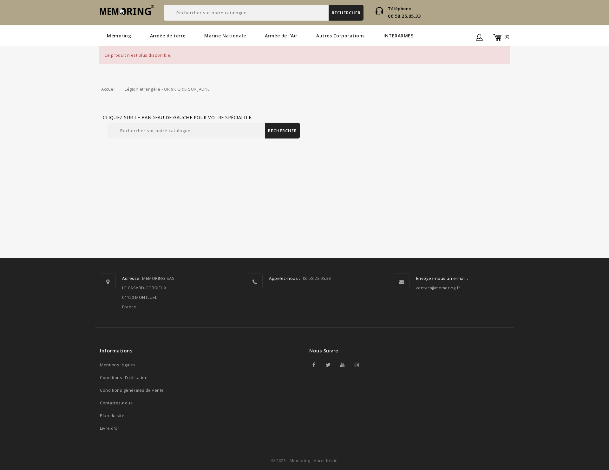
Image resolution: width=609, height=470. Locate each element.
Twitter (328, 365)
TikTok (371, 365)
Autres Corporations (340, 36)
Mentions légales (117, 365)
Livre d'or (109, 428)
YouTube (342, 365)
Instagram (357, 365)
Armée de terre (168, 36)
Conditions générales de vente (132, 390)
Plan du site (112, 415)
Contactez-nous (116, 403)
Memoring (119, 36)
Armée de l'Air (281, 36)
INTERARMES (398, 36)
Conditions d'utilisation (123, 377)
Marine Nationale (225, 36)
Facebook (314, 365)
